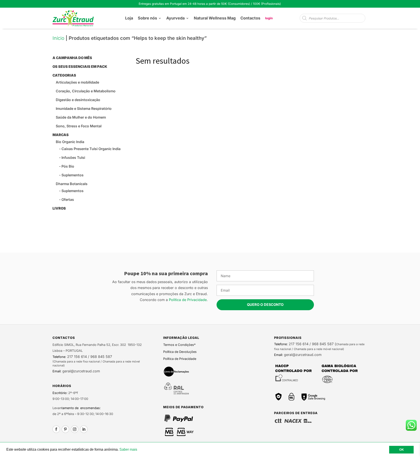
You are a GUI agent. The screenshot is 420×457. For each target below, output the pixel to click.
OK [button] (401, 449)
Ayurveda (175, 18)
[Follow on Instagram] (74, 429)
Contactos (250, 18)
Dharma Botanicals (72, 184)
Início (58, 38)
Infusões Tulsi (73, 157)
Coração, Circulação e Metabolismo (86, 91)
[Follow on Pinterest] (65, 429)
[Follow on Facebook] (56, 429)
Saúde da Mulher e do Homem (81, 117)
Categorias (64, 75)
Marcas (60, 135)
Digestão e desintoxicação (78, 100)
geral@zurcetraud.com (80, 371)
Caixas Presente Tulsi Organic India (91, 149)
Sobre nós (147, 18)
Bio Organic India (70, 142)
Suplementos (72, 175)
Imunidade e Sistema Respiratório (84, 108)
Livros (59, 208)
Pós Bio (67, 166)
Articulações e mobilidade (77, 82)
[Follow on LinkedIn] (84, 429)
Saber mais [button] (128, 449)
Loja (129, 18)
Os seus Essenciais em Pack (79, 66)
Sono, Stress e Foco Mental (79, 126)
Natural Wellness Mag (215, 18)
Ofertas (67, 199)
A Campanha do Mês (72, 58)
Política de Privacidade (188, 300)
